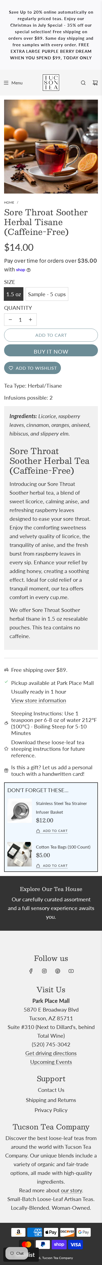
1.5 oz (13, 294)
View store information (38, 700)
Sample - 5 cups (47, 294)
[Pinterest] (58, 971)
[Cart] (95, 83)
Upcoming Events (51, 1061)
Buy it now (51, 351)
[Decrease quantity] (10, 320)
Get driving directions (51, 1053)
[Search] (83, 83)
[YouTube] (71, 971)
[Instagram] (44, 971)
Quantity (18, 307)
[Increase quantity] (30, 320)
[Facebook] (31, 971)
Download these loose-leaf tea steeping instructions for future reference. (48, 748)
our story (71, 1190)
